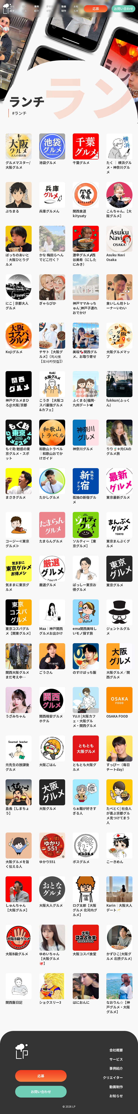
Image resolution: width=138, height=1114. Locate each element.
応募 (96, 8)
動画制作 (116, 1086)
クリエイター (113, 1077)
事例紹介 (116, 1068)
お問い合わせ (123, 8)
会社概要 (116, 1050)
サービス (116, 1059)
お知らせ (116, 1095)
